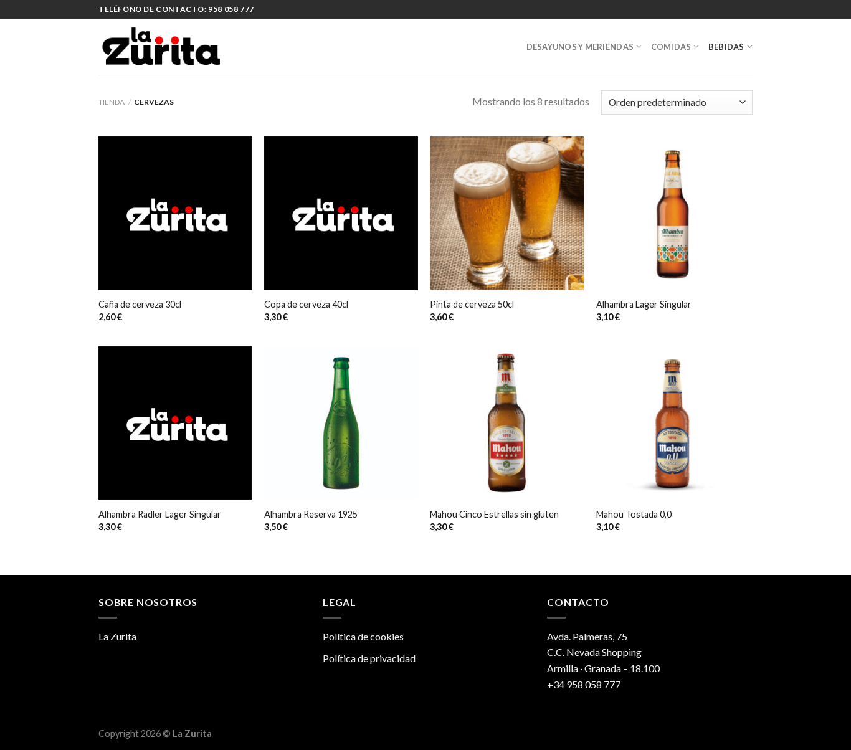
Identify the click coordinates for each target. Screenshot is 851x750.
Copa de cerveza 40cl (306, 304)
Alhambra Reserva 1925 (311, 514)
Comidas (671, 47)
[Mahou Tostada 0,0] (673, 423)
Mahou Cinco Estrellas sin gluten (494, 514)
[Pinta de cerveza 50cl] (507, 213)
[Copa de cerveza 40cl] (341, 213)
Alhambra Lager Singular (644, 304)
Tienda (111, 102)
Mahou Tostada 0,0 (634, 514)
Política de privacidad (369, 658)
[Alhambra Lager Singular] (673, 213)
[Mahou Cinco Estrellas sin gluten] (507, 423)
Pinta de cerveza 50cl (472, 304)
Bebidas (726, 47)
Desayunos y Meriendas (580, 47)
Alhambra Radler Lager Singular (159, 514)
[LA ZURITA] (160, 47)
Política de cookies (363, 636)
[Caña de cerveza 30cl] (175, 213)
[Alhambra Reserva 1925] (341, 423)
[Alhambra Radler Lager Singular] (175, 423)
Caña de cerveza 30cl (139, 304)
